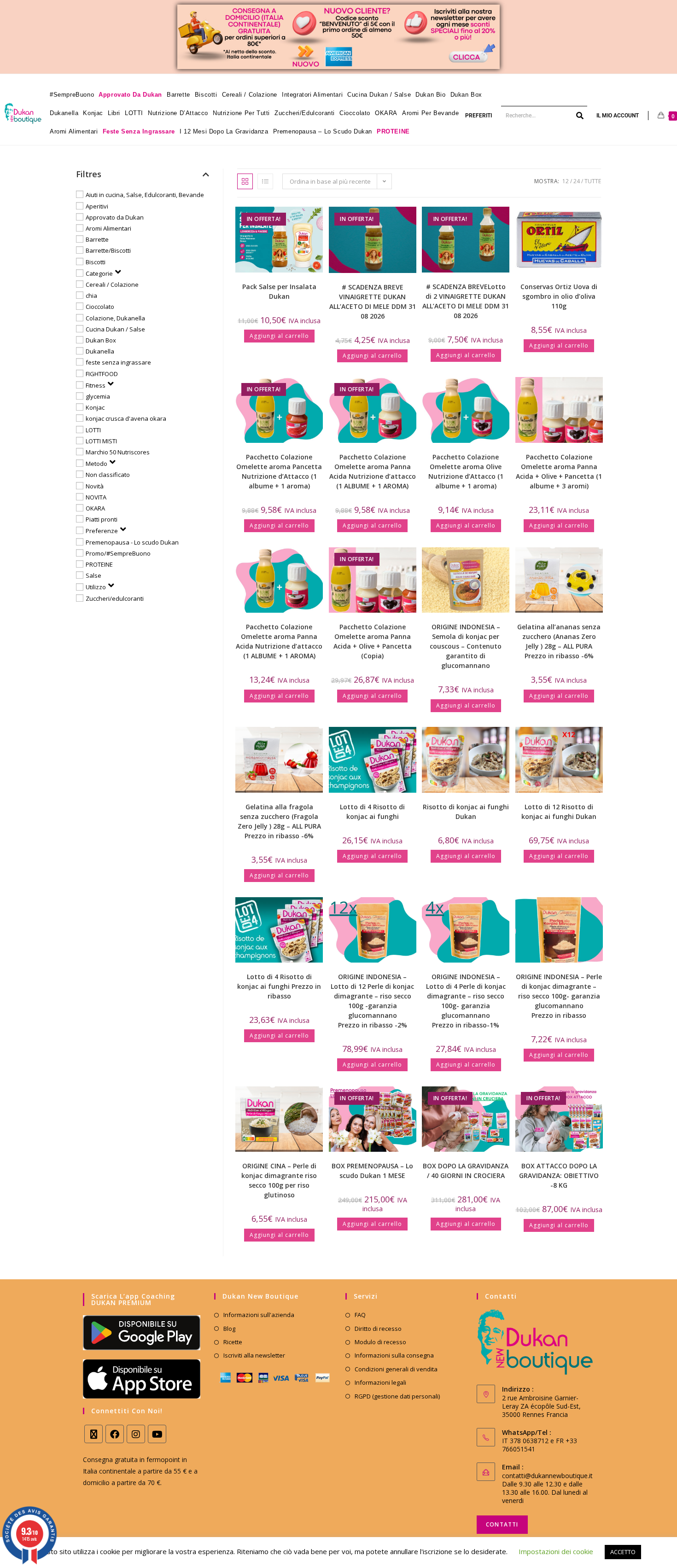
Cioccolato (100, 306)
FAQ (360, 1315)
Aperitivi (97, 206)
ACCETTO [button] (623, 1552)
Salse (93, 575)
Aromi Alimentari (108, 228)
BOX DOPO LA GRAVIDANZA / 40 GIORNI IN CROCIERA (465, 1170)
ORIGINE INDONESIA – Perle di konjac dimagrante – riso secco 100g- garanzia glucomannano (559, 996)
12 (565, 181)
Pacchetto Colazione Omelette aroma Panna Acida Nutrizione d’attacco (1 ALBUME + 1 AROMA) (372, 471)
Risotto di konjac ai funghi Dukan (466, 811)
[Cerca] (580, 115)
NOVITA (96, 497)
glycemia (98, 396)
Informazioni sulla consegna (394, 1355)
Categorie (99, 273)
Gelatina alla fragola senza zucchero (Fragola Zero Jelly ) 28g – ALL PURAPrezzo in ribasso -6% (279, 821)
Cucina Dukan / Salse (115, 329)
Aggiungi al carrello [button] (279, 336)
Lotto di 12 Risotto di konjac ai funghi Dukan (558, 811)
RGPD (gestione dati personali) (397, 1396)
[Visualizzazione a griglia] (245, 181)
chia (91, 295)
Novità (95, 486)
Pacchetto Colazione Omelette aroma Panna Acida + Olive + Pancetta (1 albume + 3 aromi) (559, 471)
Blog (229, 1328)
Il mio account (617, 115)
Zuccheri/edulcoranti (115, 598)
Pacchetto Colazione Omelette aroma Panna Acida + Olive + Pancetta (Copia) (372, 641)
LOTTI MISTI (101, 441)
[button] (286, 217)
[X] (93, 1434)
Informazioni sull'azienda (258, 1315)
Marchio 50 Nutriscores (118, 452)
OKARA (95, 508)
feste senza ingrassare (118, 362)
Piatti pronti (101, 519)
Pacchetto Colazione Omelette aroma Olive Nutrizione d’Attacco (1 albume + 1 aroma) (465, 471)
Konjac (95, 407)
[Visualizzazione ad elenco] (265, 181)
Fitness (95, 385)
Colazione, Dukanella (115, 317)
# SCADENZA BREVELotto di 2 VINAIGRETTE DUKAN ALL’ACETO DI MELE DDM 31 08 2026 (465, 301)
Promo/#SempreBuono (118, 553)
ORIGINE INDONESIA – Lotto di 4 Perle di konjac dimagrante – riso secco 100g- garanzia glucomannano (466, 1000)
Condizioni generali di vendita (396, 1369)
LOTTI (93, 429)
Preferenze (102, 531)
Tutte (592, 181)
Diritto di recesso (378, 1328)
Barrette (97, 239)
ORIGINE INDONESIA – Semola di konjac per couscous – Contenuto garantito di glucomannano (466, 646)
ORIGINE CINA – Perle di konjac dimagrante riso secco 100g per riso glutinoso (279, 1180)
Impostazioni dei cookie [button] (556, 1551)
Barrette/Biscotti (108, 250)
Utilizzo (96, 587)
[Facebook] (114, 1434)
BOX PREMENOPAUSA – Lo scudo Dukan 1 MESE (372, 1170)
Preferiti (478, 115)
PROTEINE (99, 564)
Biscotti (95, 261)
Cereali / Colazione (112, 284)
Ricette (232, 1342)
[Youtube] (157, 1434)
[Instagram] (136, 1434)
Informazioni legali (380, 1382)
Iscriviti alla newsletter (254, 1355)
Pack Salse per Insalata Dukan (279, 291)
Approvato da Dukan (115, 217)
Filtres (88, 174)
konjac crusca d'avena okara (126, 418)
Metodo (96, 463)
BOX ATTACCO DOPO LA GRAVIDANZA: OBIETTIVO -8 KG (559, 1175)
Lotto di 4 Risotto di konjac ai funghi (372, 811)
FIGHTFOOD (102, 373)
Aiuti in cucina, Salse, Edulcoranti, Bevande (145, 195)
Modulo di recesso (380, 1342)
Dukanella (100, 351)
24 (576, 181)
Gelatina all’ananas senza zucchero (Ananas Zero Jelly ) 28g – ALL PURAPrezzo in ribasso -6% (559, 641)
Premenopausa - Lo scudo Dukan (132, 542)
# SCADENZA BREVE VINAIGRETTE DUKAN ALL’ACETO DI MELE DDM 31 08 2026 (372, 301)
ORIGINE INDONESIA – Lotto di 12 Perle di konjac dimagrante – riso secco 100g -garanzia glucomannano (372, 1000)
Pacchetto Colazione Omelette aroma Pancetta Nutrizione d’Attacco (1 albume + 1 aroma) (279, 471)
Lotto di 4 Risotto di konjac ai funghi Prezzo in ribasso (279, 986)
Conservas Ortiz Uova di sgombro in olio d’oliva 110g (558, 296)
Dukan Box (101, 340)
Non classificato (108, 474)
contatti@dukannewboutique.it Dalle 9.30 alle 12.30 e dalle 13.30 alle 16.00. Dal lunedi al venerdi (547, 1488)
